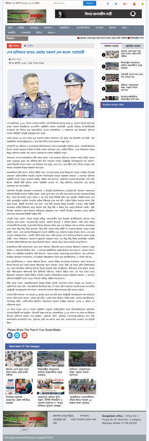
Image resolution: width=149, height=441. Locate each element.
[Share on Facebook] (10, 335)
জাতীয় (21, 27)
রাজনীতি (11, 32)
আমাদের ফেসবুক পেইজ (113, 104)
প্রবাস (124, 27)
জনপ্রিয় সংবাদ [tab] (133, 46)
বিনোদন (112, 27)
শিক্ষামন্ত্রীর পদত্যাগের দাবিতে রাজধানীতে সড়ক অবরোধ (50, 372)
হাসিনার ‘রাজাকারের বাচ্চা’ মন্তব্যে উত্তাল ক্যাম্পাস (79, 372)
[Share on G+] (25, 335)
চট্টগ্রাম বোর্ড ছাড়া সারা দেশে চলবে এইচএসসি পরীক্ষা (98, 38)
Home (15, 45)
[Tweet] (17, 335)
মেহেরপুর (34, 27)
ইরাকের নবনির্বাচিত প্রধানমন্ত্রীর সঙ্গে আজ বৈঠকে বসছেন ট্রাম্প (130, 99)
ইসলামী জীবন (83, 27)
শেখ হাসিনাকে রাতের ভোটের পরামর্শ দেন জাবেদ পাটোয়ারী (45, 52)
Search (89, 3)
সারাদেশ (48, 27)
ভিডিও (39, 32)
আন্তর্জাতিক (65, 27)
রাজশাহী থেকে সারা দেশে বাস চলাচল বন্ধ (132, 76)
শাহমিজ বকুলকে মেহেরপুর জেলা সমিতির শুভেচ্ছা (18, 400)
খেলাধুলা (99, 27)
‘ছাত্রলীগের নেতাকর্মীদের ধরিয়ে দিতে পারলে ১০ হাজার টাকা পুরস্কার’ (81, 400)
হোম (10, 27)
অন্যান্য (51, 32)
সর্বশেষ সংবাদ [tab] (111, 46)
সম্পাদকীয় (25, 32)
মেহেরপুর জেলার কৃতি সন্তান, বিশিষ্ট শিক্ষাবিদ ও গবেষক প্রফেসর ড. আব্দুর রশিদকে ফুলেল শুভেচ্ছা (50, 401)
